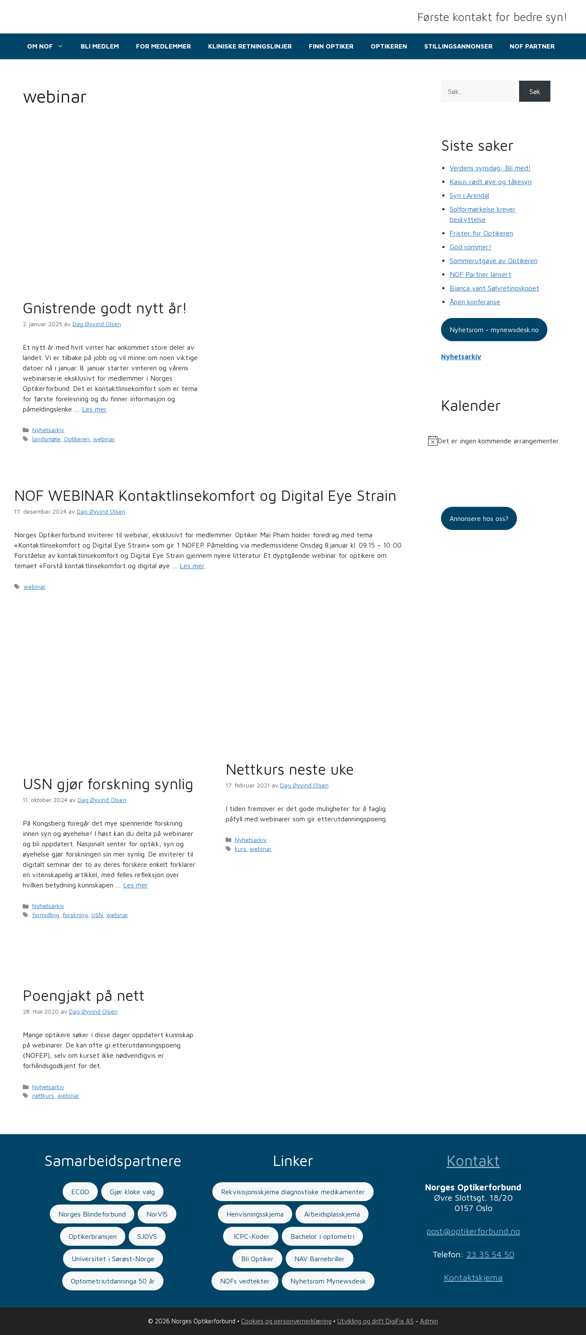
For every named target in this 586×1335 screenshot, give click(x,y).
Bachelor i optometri (322, 1236)
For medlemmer (163, 46)
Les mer (94, 409)
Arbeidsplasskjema (332, 1214)
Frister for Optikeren (481, 233)
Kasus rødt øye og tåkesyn (491, 181)
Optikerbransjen (93, 1236)
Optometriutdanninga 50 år (113, 1281)
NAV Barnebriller (319, 1258)
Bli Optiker (257, 1258)
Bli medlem (100, 46)
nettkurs (43, 1095)
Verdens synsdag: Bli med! (490, 168)
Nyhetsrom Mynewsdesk (328, 1281)
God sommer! (470, 247)
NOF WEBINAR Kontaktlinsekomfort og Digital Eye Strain (205, 495)
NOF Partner (532, 46)
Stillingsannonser (458, 46)
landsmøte (46, 439)
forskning (75, 914)
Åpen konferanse (475, 302)
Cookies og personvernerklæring (286, 1321)
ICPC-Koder (251, 1236)
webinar (104, 439)
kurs (240, 848)
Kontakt (473, 1160)
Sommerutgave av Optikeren (494, 260)
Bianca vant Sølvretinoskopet (494, 288)
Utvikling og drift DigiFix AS (375, 1321)
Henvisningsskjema (255, 1214)
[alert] (495, 441)
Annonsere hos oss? (479, 518)
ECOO (80, 1192)
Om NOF (40, 46)
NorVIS (157, 1214)
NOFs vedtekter (245, 1281)
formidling (45, 914)
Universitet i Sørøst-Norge (113, 1258)
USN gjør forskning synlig (108, 783)
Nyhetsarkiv (48, 430)
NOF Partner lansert (480, 274)
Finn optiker (331, 46)
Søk (535, 91)
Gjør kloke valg (132, 1192)
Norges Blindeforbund (92, 1214)
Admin (429, 1321)
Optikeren (77, 439)
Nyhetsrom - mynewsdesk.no (494, 329)
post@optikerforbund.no (473, 1231)
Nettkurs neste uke (290, 769)
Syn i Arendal (469, 195)
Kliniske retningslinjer (250, 46)
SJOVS (147, 1236)
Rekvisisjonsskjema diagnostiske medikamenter (293, 1192)
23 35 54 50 (490, 1254)
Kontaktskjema (473, 1277)
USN (97, 914)
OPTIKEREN (389, 46)
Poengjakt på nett (84, 995)
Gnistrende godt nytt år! (105, 307)
